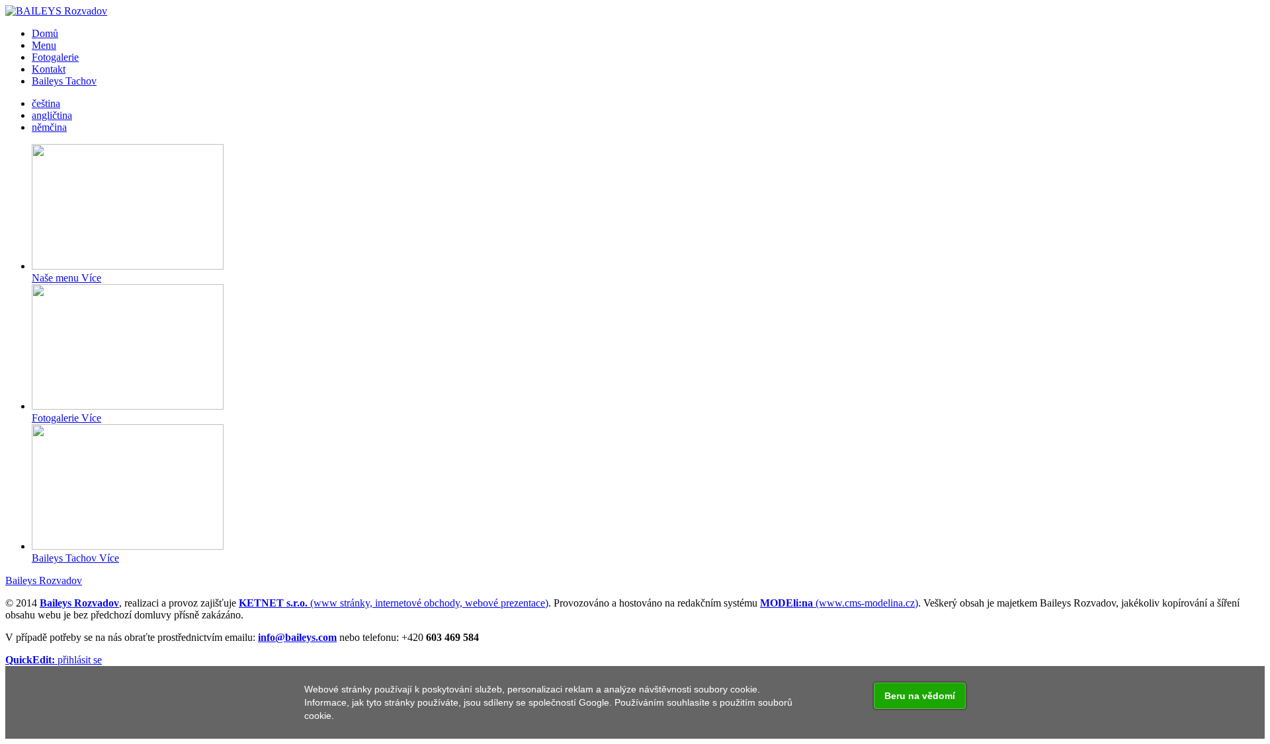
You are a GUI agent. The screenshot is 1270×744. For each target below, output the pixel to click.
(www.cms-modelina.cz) (839, 603)
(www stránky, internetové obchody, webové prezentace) (393, 603)
